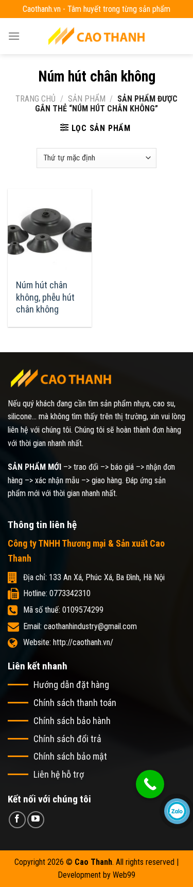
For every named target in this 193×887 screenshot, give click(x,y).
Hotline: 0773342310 (57, 593)
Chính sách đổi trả (67, 738)
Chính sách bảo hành (72, 720)
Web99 (124, 875)
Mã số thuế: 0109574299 (63, 610)
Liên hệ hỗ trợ (58, 774)
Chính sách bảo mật (70, 756)
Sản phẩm (87, 99)
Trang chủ (35, 99)
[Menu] (14, 35)
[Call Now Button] (150, 784)
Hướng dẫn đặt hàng (71, 684)
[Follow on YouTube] (35, 819)
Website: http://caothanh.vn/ (68, 642)
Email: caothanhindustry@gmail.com (80, 626)
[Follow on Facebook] (17, 819)
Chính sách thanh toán (74, 702)
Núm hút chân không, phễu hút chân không (45, 297)
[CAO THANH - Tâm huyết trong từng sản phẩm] (96, 36)
